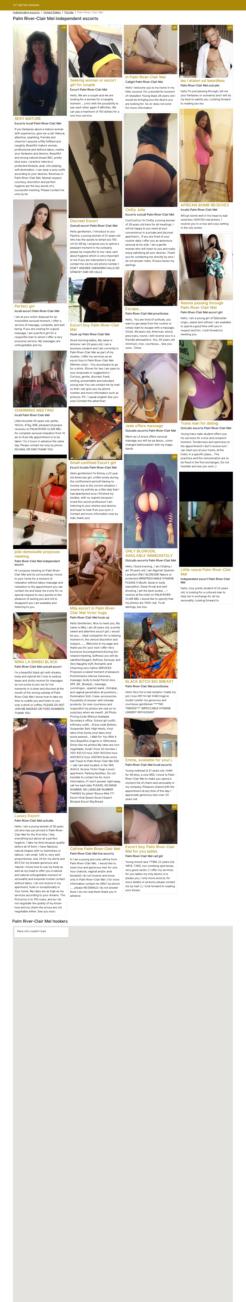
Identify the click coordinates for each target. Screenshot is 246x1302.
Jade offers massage (144, 425)
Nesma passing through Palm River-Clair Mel (202, 305)
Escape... (133, 308)
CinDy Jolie (135, 209)
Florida (68, 12)
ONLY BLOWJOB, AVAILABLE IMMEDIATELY (149, 553)
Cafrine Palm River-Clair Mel (95, 848)
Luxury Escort (27, 816)
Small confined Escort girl (93, 462)
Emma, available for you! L (149, 760)
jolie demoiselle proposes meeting (37, 554)
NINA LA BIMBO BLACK (36, 662)
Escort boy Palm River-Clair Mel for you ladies (150, 848)
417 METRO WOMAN (26, 5)
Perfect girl (25, 306)
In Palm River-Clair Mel (145, 77)
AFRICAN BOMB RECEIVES (205, 205)
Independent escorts (26, 12)
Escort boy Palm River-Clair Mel (94, 327)
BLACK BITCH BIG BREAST (149, 681)
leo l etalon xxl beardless (203, 80)
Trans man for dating (199, 423)
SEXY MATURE (28, 118)
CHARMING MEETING (34, 410)
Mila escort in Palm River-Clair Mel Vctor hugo (93, 610)
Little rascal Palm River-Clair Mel (206, 571)
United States (52, 12)
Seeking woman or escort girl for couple (93, 82)
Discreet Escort (84, 221)
